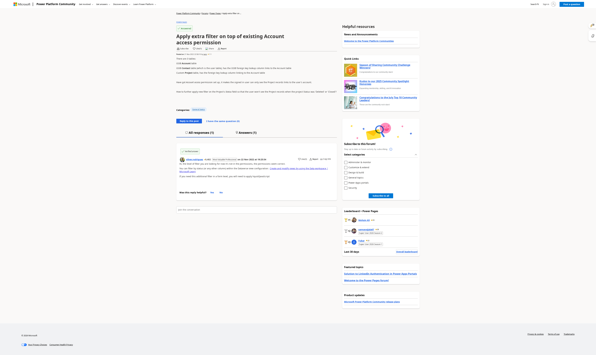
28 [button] (378, 229)
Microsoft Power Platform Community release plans (372, 301)
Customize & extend (358, 167)
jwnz (205, 54)
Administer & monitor (359, 162)
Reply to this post (189, 121)
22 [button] (368, 241)
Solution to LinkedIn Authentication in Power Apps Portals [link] (380, 273)
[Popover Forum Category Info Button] (391, 149)
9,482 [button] (208, 159)
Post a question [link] (571, 4)
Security (352, 188)
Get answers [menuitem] (102, 4)
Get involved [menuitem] (85, 4)
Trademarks (569, 334)
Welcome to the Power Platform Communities (369, 41)
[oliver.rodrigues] (182, 159)
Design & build (356, 172)
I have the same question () (223, 121)
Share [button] (211, 48)
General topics (198, 109)
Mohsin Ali (364, 220)
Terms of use (554, 334)
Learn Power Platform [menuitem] (143, 4)
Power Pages (215, 13)
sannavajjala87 (366, 229)
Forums (205, 13)
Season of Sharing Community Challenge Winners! (384, 66)
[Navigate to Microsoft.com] (22, 4)
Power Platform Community (55, 4)
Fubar (361, 240)
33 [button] (374, 220)
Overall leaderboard (407, 251)
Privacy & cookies (536, 334)
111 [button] (210, 54)
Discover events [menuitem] (120, 4)
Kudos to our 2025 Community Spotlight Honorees (384, 82)
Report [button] (223, 48)
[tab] (199, 134)
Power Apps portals (358, 183)
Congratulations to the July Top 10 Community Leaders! (388, 99)
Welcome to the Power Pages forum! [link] (366, 280)
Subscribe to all (381, 195)
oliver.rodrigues (194, 159)
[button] (535, 4)
